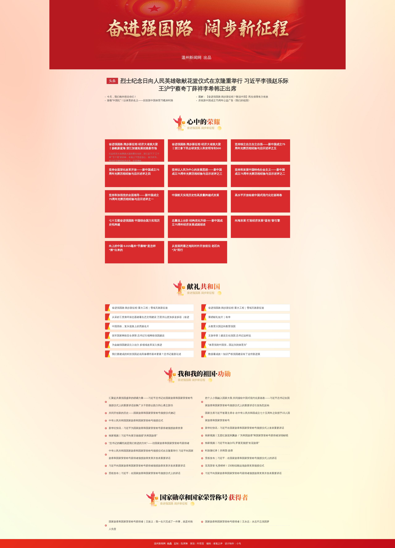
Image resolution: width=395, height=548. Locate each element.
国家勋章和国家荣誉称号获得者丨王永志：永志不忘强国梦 (237, 521)
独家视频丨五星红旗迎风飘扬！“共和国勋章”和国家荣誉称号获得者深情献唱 (246, 435)
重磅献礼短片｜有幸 (219, 317)
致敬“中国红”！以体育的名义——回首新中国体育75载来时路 (140, 100)
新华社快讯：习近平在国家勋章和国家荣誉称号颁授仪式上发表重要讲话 (244, 428)
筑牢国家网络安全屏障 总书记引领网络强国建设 (138, 335)
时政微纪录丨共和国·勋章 (219, 450)
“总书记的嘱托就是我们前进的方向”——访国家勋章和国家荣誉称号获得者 (149, 443)
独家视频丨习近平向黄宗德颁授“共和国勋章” (133, 435)
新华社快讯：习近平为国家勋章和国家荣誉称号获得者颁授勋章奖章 (146, 428)
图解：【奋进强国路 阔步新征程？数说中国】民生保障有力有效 (233, 96)
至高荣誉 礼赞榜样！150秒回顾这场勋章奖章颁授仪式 (234, 465)
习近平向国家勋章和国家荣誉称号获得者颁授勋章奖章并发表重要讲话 (147, 465)
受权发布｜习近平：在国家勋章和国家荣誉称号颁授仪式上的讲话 (241, 458)
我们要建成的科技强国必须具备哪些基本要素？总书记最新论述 (146, 354)
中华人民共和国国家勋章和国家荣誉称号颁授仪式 (136, 420)
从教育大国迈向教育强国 (221, 326)
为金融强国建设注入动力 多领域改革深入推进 (137, 345)
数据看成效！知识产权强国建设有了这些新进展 (234, 354)
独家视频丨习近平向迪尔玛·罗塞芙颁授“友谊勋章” (232, 443)
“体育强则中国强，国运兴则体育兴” (227, 345)
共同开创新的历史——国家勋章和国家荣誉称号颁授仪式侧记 (142, 413)
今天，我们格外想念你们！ (122, 96)
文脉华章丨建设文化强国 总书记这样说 (229, 335)
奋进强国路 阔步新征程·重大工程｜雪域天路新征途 (140, 308)
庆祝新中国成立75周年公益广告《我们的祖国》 (224, 100)
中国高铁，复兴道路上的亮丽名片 (130, 326)
